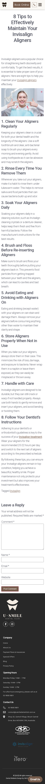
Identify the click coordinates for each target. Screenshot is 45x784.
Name (5, 555)
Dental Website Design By (15, 778)
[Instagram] (12, 624)
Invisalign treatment (30, 436)
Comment (7, 521)
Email (5, 566)
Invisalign (15, 490)
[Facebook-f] (5, 624)
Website (5, 577)
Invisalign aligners (26, 80)
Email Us (35, 779)
